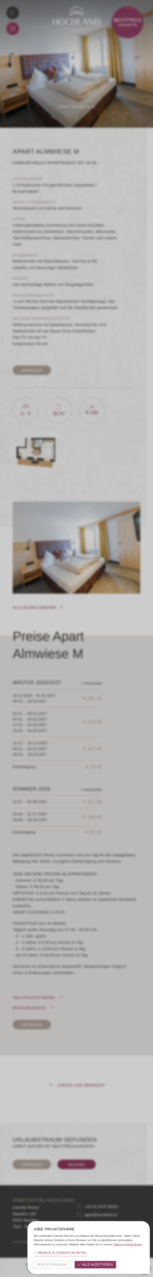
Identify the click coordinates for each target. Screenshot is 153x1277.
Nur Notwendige (52, 1264)
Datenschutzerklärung (128, 1244)
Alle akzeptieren (97, 1264)
